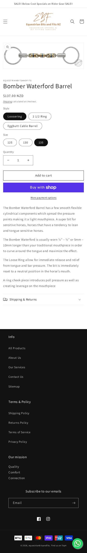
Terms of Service (19, 432)
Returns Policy (18, 423)
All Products (16, 348)
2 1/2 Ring (40, 116)
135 (41, 142)
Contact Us (15, 377)
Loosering (15, 116)
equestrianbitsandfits (39, 545)
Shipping (7, 101)
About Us (14, 358)
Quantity (8, 152)
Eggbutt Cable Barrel (23, 126)
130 (25, 142)
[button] (5, 21)
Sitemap (14, 386)
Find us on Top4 (59, 545)
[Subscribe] (73, 503)
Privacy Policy (17, 442)
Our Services (16, 367)
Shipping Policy (18, 413)
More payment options (44, 197)
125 (10, 142)
